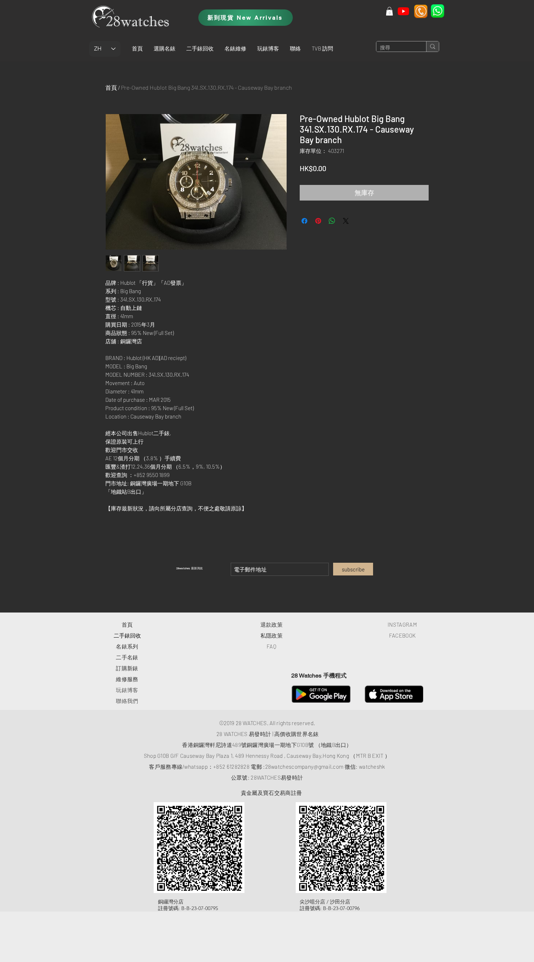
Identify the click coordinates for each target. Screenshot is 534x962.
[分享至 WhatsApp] (332, 221)
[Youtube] (403, 11)
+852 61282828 (231, 766)
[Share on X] (345, 221)
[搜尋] (432, 46)
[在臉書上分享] (304, 221)
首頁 (111, 87)
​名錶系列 (127, 646)
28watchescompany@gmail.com (304, 766)
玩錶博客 (127, 690)
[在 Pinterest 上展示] (318, 221)
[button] (164, 48)
